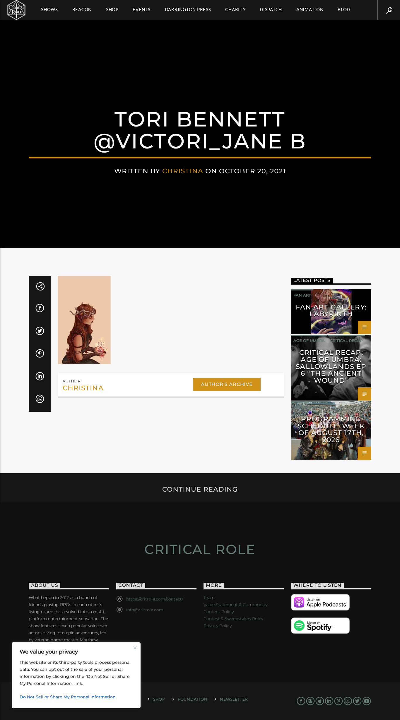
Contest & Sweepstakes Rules (233, 618)
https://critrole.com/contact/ (154, 599)
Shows (49, 9)
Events (142, 9)
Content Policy (219, 611)
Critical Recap (346, 340)
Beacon (82, 9)
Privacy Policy (218, 625)
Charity (235, 9)
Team (209, 597)
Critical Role (199, 549)
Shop (112, 9)
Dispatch (271, 9)
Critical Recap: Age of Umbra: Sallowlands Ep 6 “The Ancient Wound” (331, 366)
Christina (182, 171)
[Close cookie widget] (135, 647)
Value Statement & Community (235, 604)
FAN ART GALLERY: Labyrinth (331, 310)
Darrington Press (188, 9)
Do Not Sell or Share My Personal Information (68, 697)
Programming (309, 407)
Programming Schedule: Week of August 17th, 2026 (331, 429)
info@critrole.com (144, 610)
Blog (344, 9)
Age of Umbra (309, 340)
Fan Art (302, 295)
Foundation (192, 699)
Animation (310, 9)
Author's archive (227, 384)
